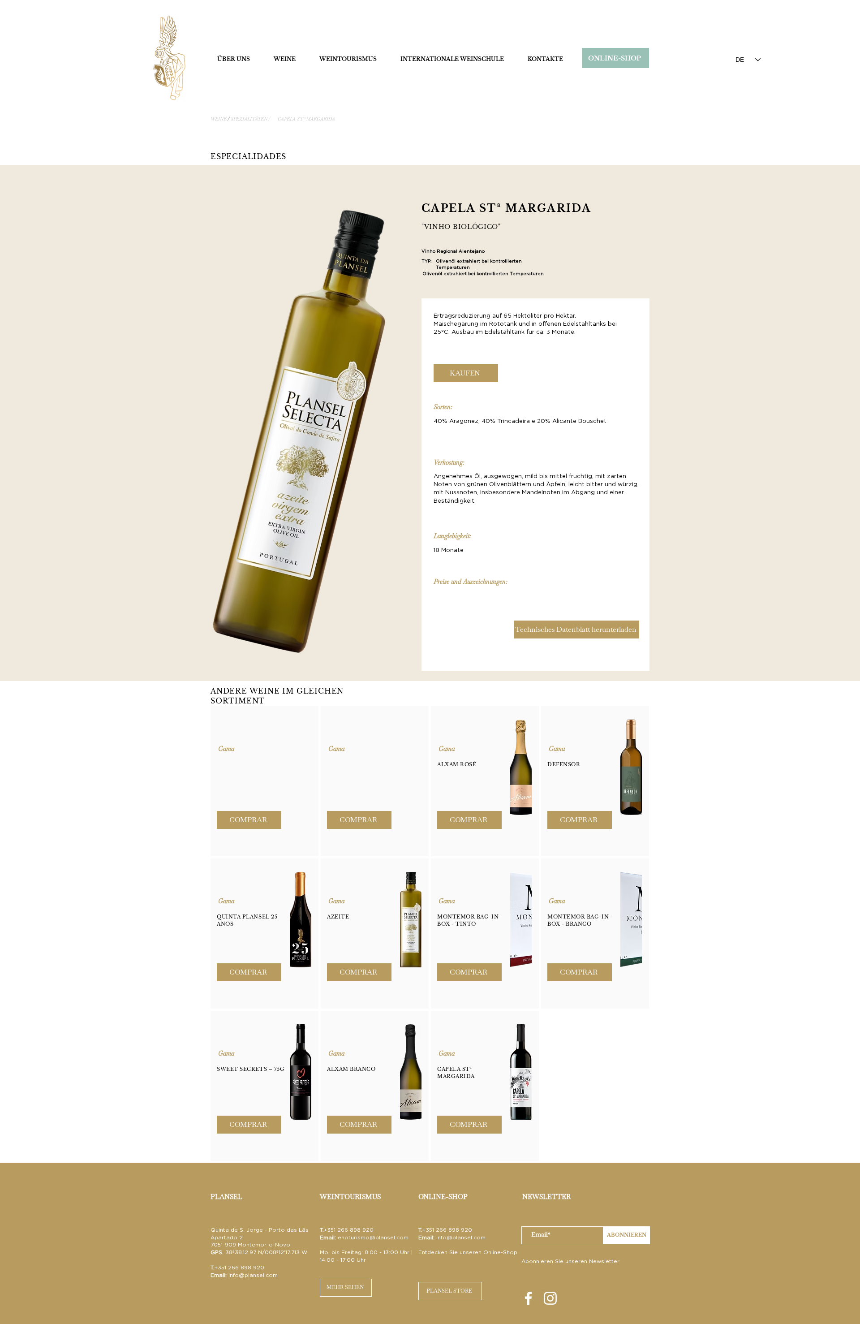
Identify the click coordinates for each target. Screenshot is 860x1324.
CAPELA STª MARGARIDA (306, 119)
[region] (264, 781)
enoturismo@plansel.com (373, 1237)
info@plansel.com (253, 1275)
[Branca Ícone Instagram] (550, 1298)
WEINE (219, 119)
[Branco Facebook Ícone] (528, 1298)
